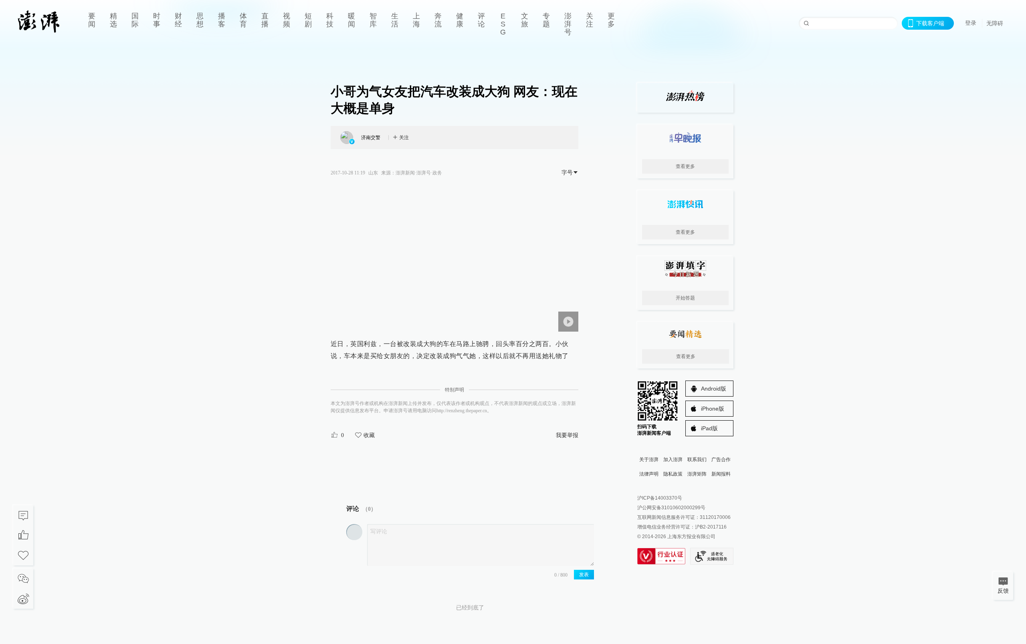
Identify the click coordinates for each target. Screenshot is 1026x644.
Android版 (713, 388)
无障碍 (994, 23)
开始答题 (685, 298)
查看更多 (685, 166)
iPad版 (709, 428)
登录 (970, 23)
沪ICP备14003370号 (659, 498)
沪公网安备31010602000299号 (671, 507)
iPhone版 (712, 408)
